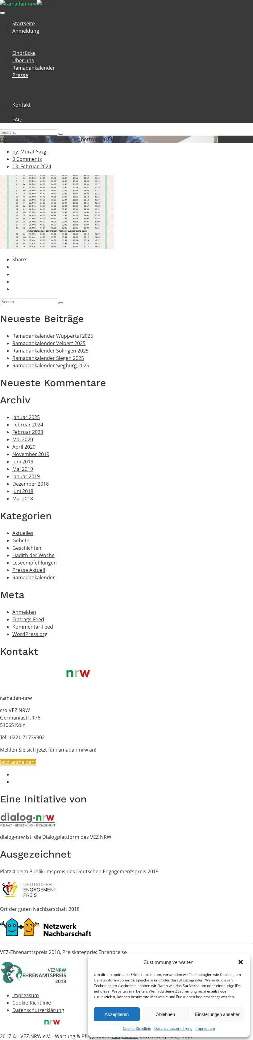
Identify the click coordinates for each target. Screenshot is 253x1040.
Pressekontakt (41, 82)
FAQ (17, 119)
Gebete (20, 540)
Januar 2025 (26, 417)
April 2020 (23, 446)
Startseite (23, 23)
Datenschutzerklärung (173, 1028)
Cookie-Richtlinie (137, 1028)
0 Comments (27, 159)
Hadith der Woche (33, 555)
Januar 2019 (26, 476)
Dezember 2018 (30, 483)
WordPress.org (30, 634)
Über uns (23, 60)
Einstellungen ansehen (217, 1014)
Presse (20, 75)
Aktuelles (22, 533)
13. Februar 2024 (31, 166)
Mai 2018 (22, 498)
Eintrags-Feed (28, 619)
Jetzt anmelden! (18, 762)
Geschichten (26, 547)
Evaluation (37, 38)
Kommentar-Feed (32, 626)
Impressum (205, 1028)
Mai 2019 (22, 469)
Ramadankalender (33, 67)
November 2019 (30, 454)
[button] (241, 962)
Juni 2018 (22, 491)
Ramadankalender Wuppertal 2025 (52, 335)
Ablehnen (165, 1014)
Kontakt (21, 104)
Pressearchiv (40, 90)
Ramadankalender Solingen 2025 (50, 350)
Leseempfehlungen (34, 562)
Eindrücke (23, 53)
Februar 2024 (27, 424)
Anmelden (24, 612)
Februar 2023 (27, 432)
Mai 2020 (22, 439)
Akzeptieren (117, 1014)
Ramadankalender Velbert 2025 (48, 343)
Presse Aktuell (28, 570)
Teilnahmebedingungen (52, 45)
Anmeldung (25, 30)
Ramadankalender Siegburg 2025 (50, 365)
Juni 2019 (22, 461)
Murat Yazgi (34, 151)
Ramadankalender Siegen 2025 (48, 358)
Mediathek (37, 97)
